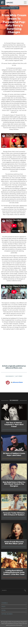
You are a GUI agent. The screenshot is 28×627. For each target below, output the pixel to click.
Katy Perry (18, 37)
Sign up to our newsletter (9, 8)
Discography (10, 37)
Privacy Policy (18, 623)
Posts (3, 606)
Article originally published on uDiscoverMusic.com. (14, 367)
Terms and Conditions (7, 623)
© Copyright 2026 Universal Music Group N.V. (13, 621)
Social (3, 610)
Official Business (7, 614)
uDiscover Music (18, 382)
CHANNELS (4, 603)
